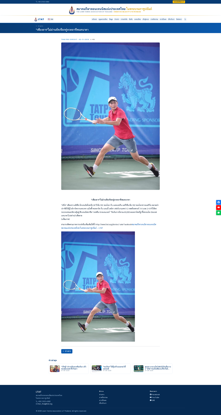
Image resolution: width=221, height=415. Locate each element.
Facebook (156, 394)
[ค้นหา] (185, 19)
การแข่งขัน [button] (124, 19)
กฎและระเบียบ (103, 19)
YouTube (155, 397)
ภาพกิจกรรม (154, 19)
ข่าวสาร (117, 19)
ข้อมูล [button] (111, 19)
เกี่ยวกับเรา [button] (171, 19)
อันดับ (131, 19)
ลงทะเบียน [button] (137, 19)
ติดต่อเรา (179, 19)
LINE (153, 400)
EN (52, 19)
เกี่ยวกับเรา (102, 403)
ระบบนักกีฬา (178, 2)
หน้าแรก (94, 19)
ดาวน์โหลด (163, 19)
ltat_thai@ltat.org (45, 404)
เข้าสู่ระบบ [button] (146, 19)
